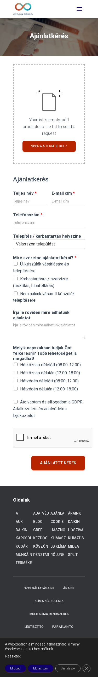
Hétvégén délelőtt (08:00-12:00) (49, 380)
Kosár (22, 546)
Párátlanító (62, 627)
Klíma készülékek (49, 601)
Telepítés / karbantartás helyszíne (47, 236)
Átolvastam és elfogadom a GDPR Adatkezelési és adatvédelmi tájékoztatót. (48, 409)
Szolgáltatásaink (39, 588)
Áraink (74, 513)
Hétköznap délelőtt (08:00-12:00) (50, 364)
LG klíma (58, 546)
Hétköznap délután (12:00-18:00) (50, 372)
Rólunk (57, 555)
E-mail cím (63, 193)
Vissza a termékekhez (49, 146)
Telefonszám (27, 214)
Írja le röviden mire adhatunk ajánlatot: (41, 315)
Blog (38, 522)
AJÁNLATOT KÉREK (58, 462)
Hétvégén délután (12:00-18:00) (49, 389)
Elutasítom (40, 668)
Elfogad (15, 668)
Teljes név (25, 193)
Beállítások (68, 668)
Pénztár (41, 555)
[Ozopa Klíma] (25, 9)
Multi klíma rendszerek (49, 614)
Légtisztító (34, 627)
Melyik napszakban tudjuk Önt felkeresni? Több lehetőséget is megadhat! (45, 353)
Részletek (13, 656)
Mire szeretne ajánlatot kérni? (44, 257)
